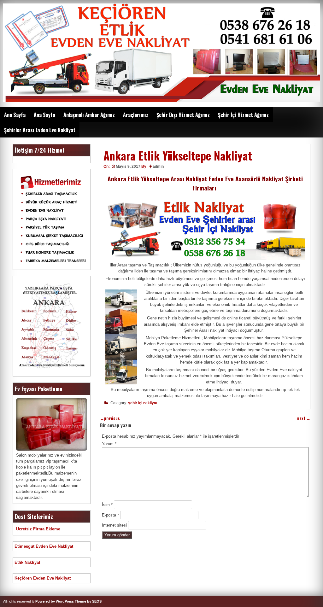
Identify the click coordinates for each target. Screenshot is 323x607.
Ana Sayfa (15, 115)
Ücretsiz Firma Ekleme (38, 529)
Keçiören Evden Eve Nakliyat (43, 578)
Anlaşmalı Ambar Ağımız (89, 115)
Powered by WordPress (54, 601)
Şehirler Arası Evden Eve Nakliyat (39, 130)
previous (110, 418)
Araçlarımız (135, 115)
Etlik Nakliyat (27, 562)
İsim (107, 504)
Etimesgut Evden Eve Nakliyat (44, 546)
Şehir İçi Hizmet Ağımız (243, 115)
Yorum (109, 443)
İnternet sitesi (114, 525)
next (303, 418)
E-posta (110, 515)
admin (158, 166)
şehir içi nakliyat (142, 403)
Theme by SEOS (88, 601)
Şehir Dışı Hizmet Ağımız (183, 115)
